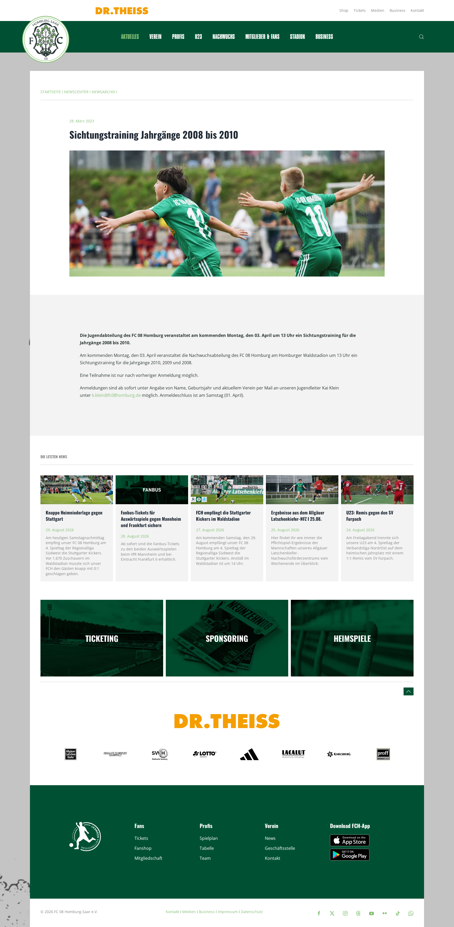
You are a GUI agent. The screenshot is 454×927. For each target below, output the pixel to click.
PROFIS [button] (178, 37)
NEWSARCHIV (103, 91)
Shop (343, 10)
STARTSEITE (50, 91)
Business (397, 10)
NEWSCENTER (76, 91)
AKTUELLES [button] (130, 37)
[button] (421, 36)
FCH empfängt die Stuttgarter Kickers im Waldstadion (223, 515)
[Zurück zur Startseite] (45, 39)
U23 (198, 37)
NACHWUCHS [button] (224, 37)
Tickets (360, 10)
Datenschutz (252, 911)
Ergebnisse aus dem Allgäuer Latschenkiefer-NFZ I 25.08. (297, 515)
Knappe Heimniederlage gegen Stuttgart (74, 515)
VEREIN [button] (155, 37)
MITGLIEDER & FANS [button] (262, 37)
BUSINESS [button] (324, 37)
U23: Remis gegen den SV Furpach (369, 515)
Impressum (228, 911)
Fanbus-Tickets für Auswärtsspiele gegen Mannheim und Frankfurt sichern (151, 518)
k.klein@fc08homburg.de (116, 395)
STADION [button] (297, 37)
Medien (377, 10)
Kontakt (417, 10)
